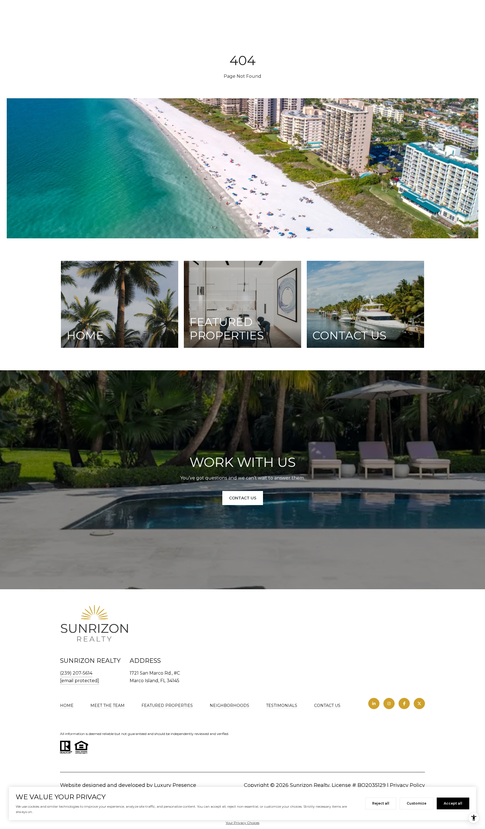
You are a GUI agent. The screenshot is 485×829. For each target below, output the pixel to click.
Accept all (453, 803)
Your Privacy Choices (242, 823)
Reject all (380, 803)
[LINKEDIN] (373, 703)
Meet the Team (107, 705)
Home (67, 705)
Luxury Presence (175, 785)
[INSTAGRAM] (389, 703)
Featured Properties (167, 705)
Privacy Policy (407, 785)
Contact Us (327, 705)
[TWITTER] (419, 703)
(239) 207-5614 (76, 673)
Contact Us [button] (242, 498)
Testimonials (281, 705)
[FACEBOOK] (404, 703)
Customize (416, 803)
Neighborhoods (229, 705)
